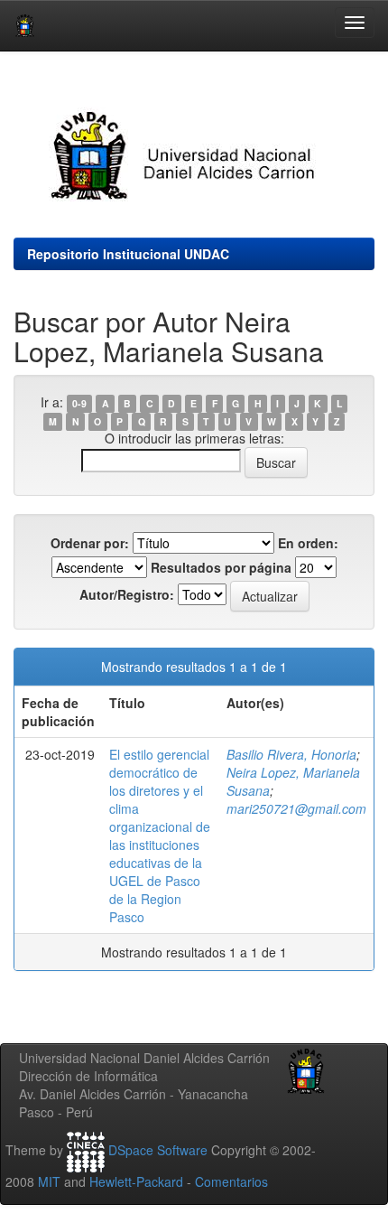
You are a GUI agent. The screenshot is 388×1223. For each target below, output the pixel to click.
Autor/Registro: (126, 594)
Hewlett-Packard (136, 1181)
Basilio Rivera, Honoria (291, 754)
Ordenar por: (90, 543)
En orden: (308, 543)
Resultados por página (221, 567)
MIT (49, 1181)
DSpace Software (158, 1150)
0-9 (79, 403)
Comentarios (231, 1181)
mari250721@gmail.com (296, 808)
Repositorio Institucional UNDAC (128, 254)
